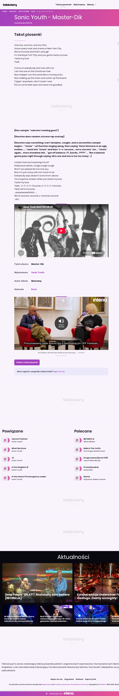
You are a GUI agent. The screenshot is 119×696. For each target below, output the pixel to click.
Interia (4, 11)
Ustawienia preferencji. (79, 684)
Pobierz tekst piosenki (27, 362)
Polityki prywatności (62, 684)
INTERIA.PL (102, 684)
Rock (33, 11)
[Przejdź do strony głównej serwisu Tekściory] (10, 5)
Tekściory (12, 11)
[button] (63, 4)
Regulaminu (46, 684)
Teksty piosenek (23, 11)
